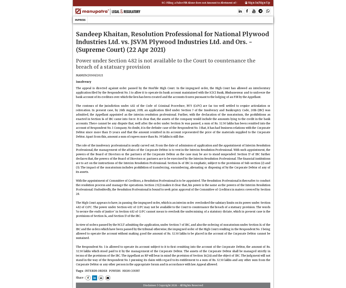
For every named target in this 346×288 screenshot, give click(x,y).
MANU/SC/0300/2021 (89, 75)
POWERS (114, 271)
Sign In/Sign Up (258, 2)
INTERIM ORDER (96, 271)
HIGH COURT (131, 271)
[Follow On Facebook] (247, 11)
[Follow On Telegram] (260, 11)
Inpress (80, 20)
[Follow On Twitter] (254, 11)
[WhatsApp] (268, 11)
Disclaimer (149, 285)
